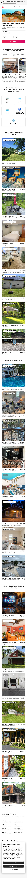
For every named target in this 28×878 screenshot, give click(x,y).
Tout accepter (13, 862)
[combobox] (13, 33)
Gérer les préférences (13, 869)
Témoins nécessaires (13, 866)
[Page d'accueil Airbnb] (3, 7)
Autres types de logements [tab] (21, 816)
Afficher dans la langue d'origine (9, 3)
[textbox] (7, 37)
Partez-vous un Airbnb (19, 6)
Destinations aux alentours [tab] (7, 816)
